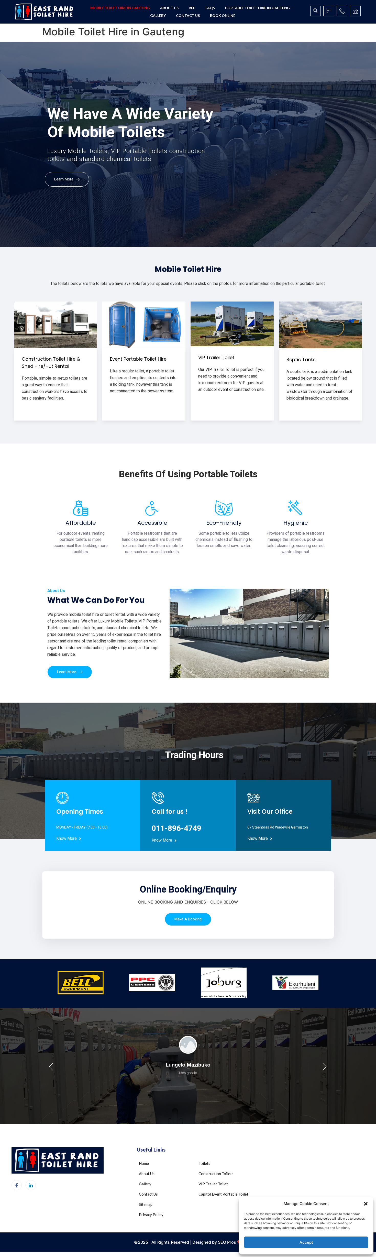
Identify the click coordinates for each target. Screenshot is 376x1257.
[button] (365, 1203)
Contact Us (188, 15)
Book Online (222, 15)
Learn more (64, 179)
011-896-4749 (176, 828)
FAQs (210, 8)
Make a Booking (188, 919)
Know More (67, 838)
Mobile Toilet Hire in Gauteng (120, 8)
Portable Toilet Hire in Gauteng (257, 8)
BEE (192, 8)
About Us (169, 8)
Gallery (158, 15)
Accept (306, 1242)
